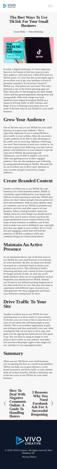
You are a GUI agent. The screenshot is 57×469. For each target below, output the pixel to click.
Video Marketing (35, 32)
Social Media (19, 32)
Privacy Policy (29, 457)
